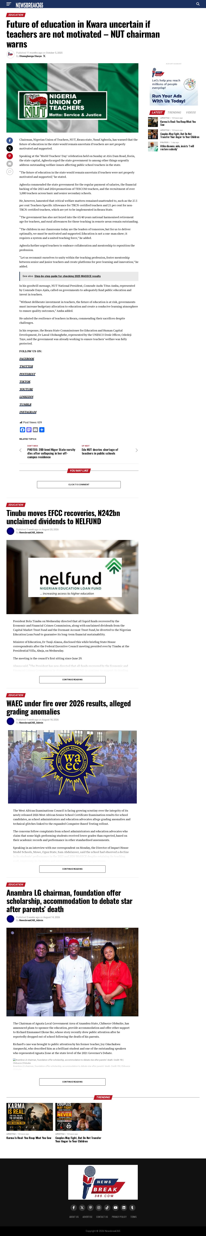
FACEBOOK (26, 359)
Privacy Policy (119, 1216)
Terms (133, 1216)
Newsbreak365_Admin (31, 532)
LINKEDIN (26, 397)
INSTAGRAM (27, 412)
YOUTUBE (26, 389)
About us (74, 1216)
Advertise (87, 1216)
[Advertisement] (174, 280)
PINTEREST (27, 374)
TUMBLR (25, 404)
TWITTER (26, 366)
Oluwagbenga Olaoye (30, 56)
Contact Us (102, 1216)
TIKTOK (24, 381)
